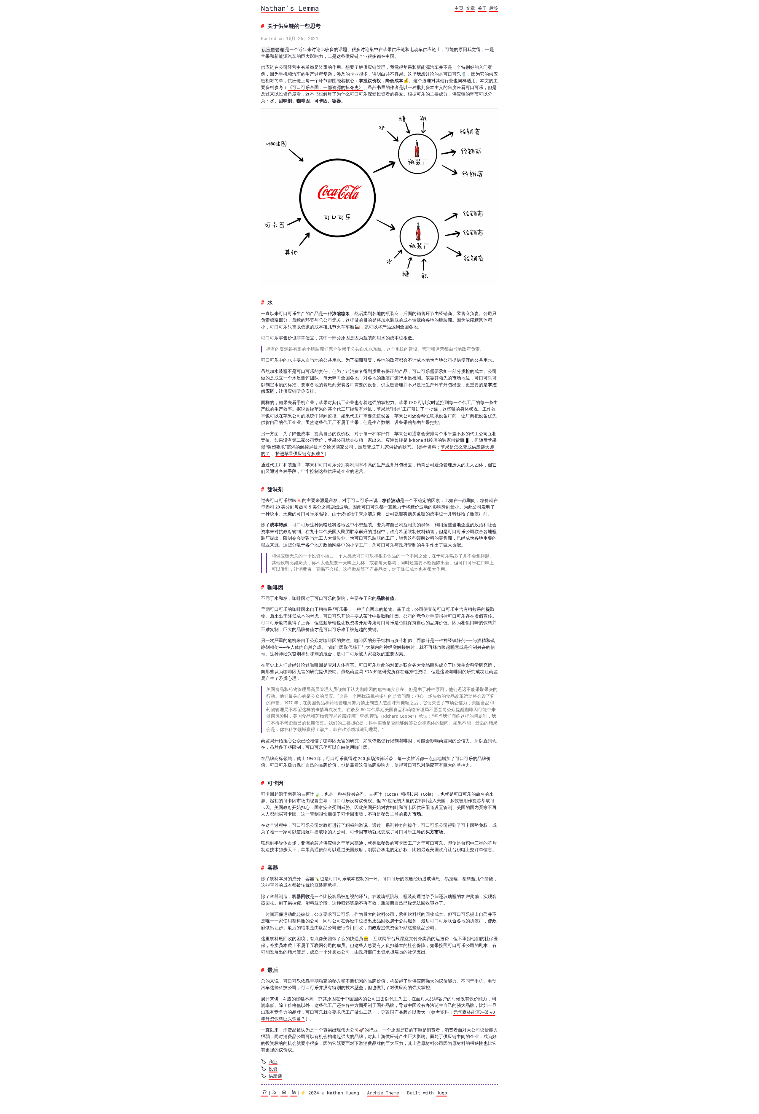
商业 (273, 1061)
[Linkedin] (293, 1093)
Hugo (441, 1093)
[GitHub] (264, 1093)
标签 (493, 8)
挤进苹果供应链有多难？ (299, 453)
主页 (459, 8)
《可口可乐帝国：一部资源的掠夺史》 (325, 87)
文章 (470, 8)
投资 (273, 1069)
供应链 (275, 1076)
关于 (482, 8)
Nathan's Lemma (290, 8)
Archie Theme (383, 1093)
